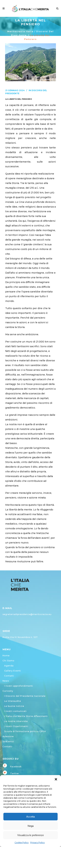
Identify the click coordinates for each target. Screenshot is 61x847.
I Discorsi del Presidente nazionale (25, 696)
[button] (56, 779)
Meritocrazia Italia (20, 31)
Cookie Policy (22, 842)
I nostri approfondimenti (18, 686)
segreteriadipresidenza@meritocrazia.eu (27, 614)
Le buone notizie (14, 706)
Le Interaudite (12, 701)
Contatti (9, 676)
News (6, 681)
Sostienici (8, 741)
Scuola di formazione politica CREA (25, 731)
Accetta (30, 816)
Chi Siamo (8, 660)
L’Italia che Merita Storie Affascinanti (26, 716)
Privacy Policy (37, 842)
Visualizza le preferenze (30, 835)
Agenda (9, 665)
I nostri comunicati (15, 711)
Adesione (8, 736)
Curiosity (8, 691)
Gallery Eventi (12, 670)
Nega (31, 825)
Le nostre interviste (16, 721)
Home (6, 655)
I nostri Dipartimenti (16, 726)
